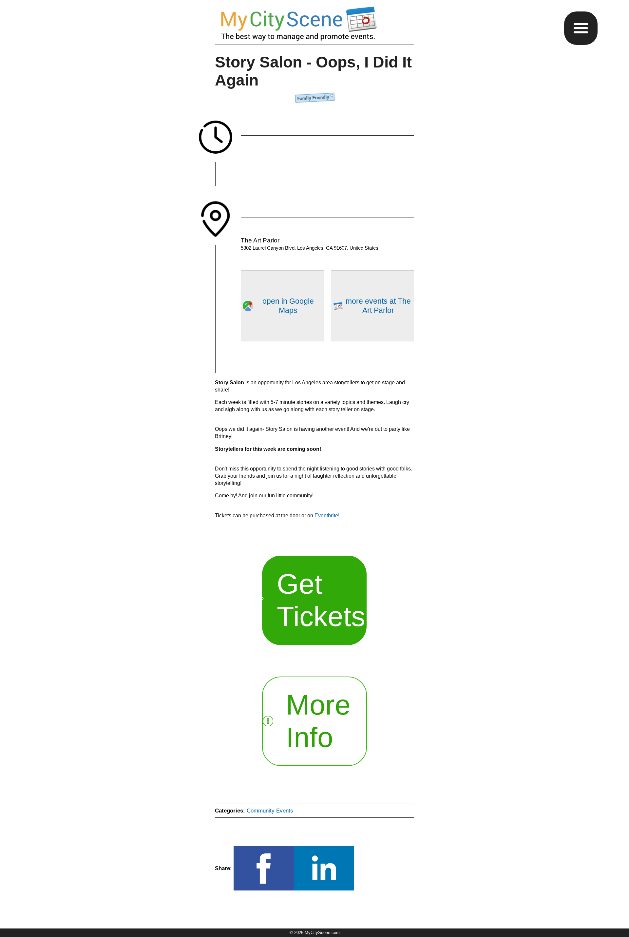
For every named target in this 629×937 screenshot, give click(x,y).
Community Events (270, 810)
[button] (581, 28)
